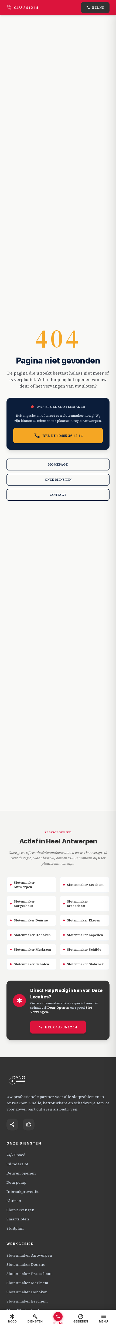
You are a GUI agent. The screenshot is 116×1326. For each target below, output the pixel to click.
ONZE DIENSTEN (58, 479)
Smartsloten (17, 1219)
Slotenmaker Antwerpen (29, 1255)
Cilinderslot (17, 1164)
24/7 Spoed (16, 1154)
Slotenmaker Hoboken (27, 1292)
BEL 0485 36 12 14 (58, 1027)
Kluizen (13, 1200)
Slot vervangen (20, 1210)
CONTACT (58, 495)
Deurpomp (16, 1182)
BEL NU (95, 7)
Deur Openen (58, 1007)
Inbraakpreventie (22, 1191)
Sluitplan (15, 1228)
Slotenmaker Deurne (25, 1264)
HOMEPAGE (58, 464)
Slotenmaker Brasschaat (29, 1273)
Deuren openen (21, 1173)
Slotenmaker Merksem (27, 1282)
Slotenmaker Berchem (27, 1301)
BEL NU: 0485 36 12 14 (58, 435)
